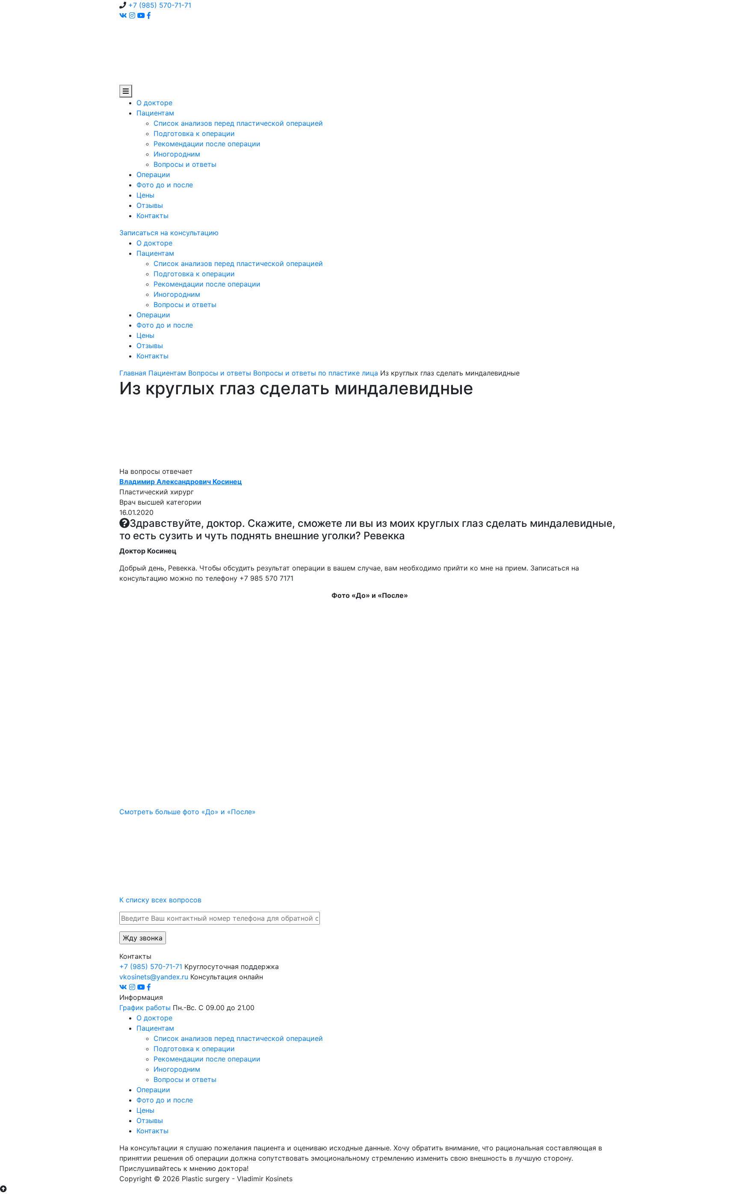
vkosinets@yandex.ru (153, 976)
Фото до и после (164, 184)
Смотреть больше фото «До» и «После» (187, 811)
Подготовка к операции (194, 133)
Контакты (152, 215)
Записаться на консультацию (169, 232)
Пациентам (155, 113)
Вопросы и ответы (185, 164)
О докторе (154, 102)
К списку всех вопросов (160, 900)
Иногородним (177, 154)
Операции (153, 174)
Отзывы (149, 205)
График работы (145, 1007)
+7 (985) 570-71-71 (159, 5)
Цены (145, 195)
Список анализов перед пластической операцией (238, 123)
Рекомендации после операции (207, 143)
